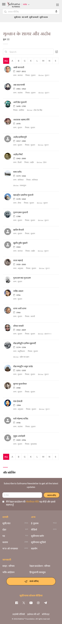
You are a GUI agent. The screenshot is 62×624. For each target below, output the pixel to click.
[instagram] (38, 602)
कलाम (5, 542)
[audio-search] (56, 11)
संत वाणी (25, 17)
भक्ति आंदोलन (8, 572)
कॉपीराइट (46, 614)
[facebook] (16, 602)
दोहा (4, 529)
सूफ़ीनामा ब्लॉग (37, 536)
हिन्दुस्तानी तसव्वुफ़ (37, 572)
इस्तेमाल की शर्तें (33, 614)
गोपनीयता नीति (32, 501)
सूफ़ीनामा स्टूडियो (38, 542)
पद (3, 536)
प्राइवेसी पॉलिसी (18, 614)
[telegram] (45, 602)
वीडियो (34, 529)
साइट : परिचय (8, 566)
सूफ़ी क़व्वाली (33, 17)
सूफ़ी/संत (17, 17)
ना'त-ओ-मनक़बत (10, 548)
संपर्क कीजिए (34, 581)
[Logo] (13, 5)
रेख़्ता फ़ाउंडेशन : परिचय (39, 566)
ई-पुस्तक (35, 523)
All (6, 60)
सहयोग (34, 548)
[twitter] (23, 602)
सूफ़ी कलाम (44, 17)
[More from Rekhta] (57, 4)
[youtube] (31, 602)
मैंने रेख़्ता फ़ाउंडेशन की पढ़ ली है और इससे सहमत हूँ (30, 503)
